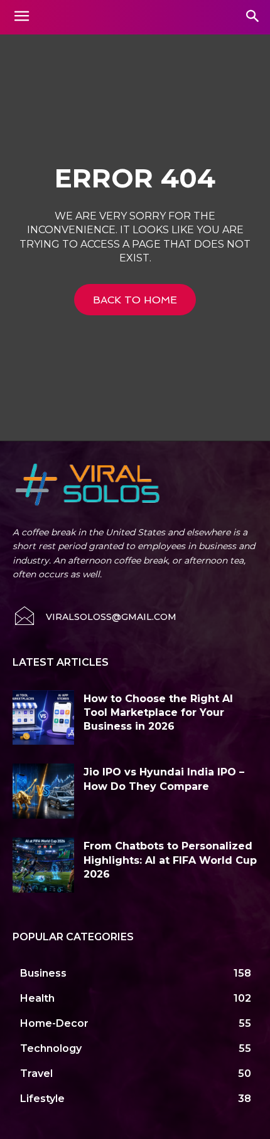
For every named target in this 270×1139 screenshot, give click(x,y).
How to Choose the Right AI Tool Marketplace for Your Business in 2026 (158, 713)
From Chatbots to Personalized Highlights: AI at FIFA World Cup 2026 (170, 860)
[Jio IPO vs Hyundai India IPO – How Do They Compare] (43, 791)
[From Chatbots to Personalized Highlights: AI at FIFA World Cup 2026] (43, 865)
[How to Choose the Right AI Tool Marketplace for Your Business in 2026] (43, 717)
